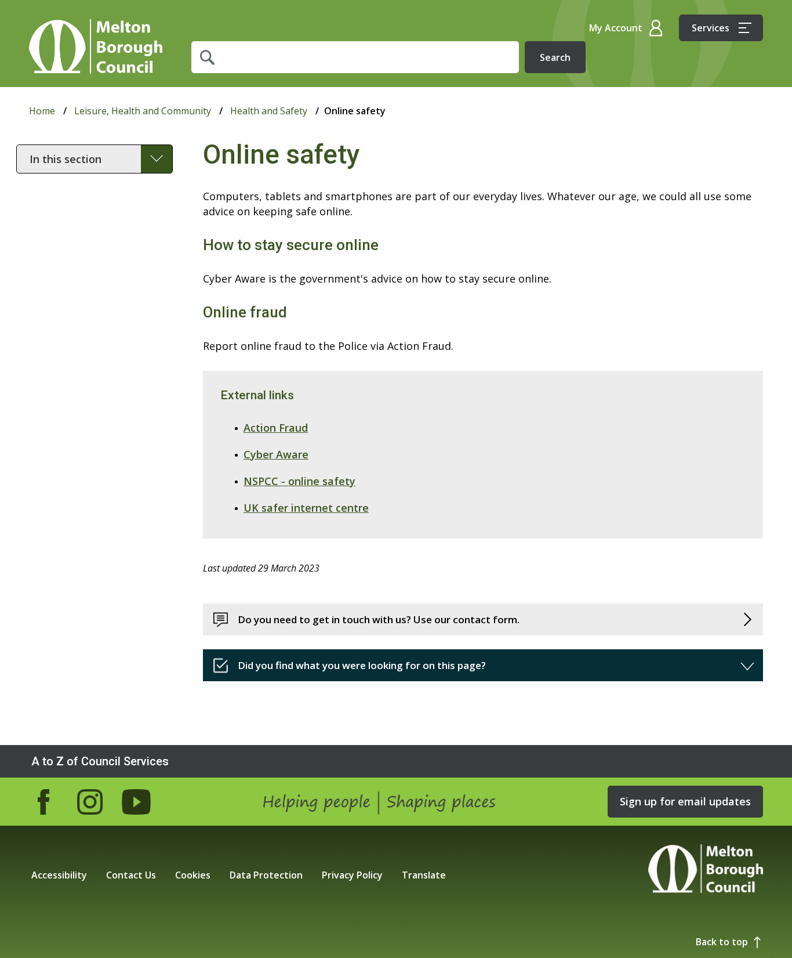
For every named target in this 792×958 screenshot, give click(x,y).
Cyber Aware (276, 454)
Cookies (192, 875)
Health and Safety (268, 110)
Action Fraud (276, 428)
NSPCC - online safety (299, 481)
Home (95, 46)
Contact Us (131, 875)
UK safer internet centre (306, 508)
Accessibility (59, 875)
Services (710, 27)
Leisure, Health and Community (142, 110)
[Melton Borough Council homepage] (705, 870)
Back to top (722, 941)
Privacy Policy (352, 875)
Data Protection (266, 875)
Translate (424, 875)
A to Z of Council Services (100, 761)
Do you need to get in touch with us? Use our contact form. (378, 619)
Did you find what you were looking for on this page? (362, 665)
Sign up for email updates (685, 801)
